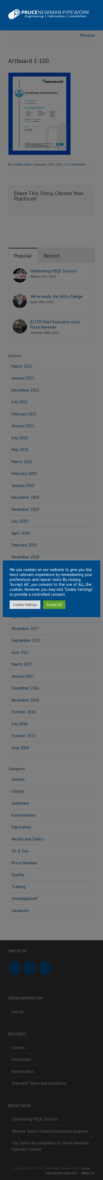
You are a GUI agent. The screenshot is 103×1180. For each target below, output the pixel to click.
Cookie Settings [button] (25, 604)
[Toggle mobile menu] (92, 22)
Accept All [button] (54, 604)
